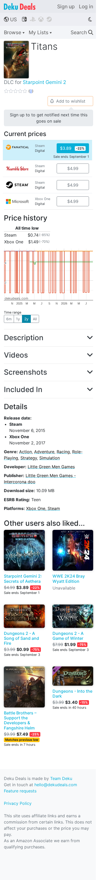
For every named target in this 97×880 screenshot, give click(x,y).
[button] (18, 91)
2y (26, 319)
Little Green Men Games (51, 466)
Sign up (66, 6)
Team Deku (61, 778)
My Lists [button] (39, 32)
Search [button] (82, 32)
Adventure (44, 451)
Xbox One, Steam (43, 508)
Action (25, 451)
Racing (63, 451)
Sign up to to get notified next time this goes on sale (48, 118)
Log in (86, 6)
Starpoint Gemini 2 (44, 82)
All (35, 319)
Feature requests (20, 790)
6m (9, 319)
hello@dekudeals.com (55, 784)
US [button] (10, 19)
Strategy (28, 457)
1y (18, 319)
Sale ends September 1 (71, 157)
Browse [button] (13, 32)
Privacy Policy (18, 803)
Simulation (49, 457)
